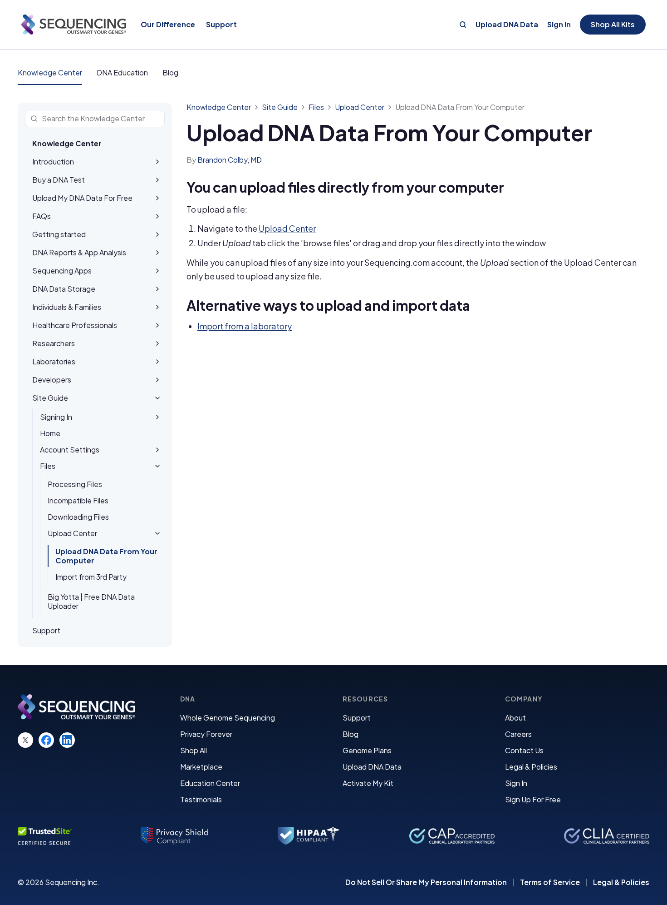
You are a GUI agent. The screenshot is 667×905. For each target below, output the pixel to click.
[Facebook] (46, 740)
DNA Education (122, 72)
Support (357, 717)
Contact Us (524, 750)
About (515, 717)
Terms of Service (550, 882)
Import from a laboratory (244, 326)
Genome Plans (367, 750)
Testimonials (201, 799)
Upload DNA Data (507, 24)
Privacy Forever (206, 734)
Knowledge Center (50, 72)
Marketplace (201, 766)
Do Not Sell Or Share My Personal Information (426, 882)
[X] (25, 740)
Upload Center (359, 107)
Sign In (559, 24)
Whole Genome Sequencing (227, 717)
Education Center (210, 783)
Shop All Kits (613, 24)
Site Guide (280, 107)
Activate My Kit (368, 783)
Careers (518, 734)
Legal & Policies (531, 766)
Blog (170, 72)
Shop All (193, 750)
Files (316, 107)
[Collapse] (157, 398)
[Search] (462, 24)
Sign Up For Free (533, 799)
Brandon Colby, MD (229, 159)
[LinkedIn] (67, 740)
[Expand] (157, 161)
